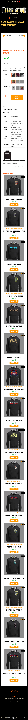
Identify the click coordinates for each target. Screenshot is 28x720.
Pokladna (9, 1)
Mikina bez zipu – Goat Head (14, 326)
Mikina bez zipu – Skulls (14, 547)
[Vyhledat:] (20, 18)
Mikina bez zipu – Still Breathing (14, 296)
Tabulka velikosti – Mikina (10, 109)
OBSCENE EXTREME (11, 717)
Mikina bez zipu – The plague (14, 200)
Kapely (12, 698)
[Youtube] (14, 705)
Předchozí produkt (8, 35)
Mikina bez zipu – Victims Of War (14, 452)
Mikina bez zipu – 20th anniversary (14, 389)
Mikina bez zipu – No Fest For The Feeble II (14, 674)
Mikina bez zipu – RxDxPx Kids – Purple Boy (14, 232)
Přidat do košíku (17, 97)
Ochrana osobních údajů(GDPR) (18, 700)
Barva (5, 74)
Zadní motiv (7, 86)
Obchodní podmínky (7, 700)
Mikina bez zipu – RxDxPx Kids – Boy (14, 579)
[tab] (14, 106)
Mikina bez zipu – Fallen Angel (14, 515)
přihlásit (22, 166)
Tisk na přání (16, 701)
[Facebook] (11, 705)
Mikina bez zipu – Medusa (14, 265)
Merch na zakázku (21, 698)
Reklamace (11, 701)
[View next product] (24, 36)
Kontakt (15, 698)
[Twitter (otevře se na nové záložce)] (7, 3)
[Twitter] (16, 705)
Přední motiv (7, 80)
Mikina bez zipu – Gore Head (14, 421)
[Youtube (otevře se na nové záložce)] (6, 3)
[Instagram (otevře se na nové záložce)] (4, 3)
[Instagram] (12, 705)
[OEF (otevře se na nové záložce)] (1, 3)
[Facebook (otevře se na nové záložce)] (3, 3)
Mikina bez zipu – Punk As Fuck (14, 484)
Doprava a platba (7, 698)
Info (4, 106)
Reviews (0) (6, 112)
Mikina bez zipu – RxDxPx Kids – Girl (14, 642)
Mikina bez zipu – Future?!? (14, 610)
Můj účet (14, 1)
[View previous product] (4, 36)
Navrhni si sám (14, 204)
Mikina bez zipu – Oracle (14, 358)
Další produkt (20, 35)
